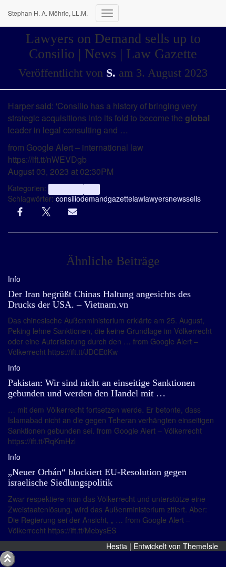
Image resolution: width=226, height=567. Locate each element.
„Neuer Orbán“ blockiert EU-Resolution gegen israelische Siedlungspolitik (97, 477)
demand (94, 198)
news (177, 198)
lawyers (156, 198)
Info (92, 189)
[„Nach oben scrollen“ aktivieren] (7, 559)
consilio (68, 198)
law (137, 198)
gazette (120, 198)
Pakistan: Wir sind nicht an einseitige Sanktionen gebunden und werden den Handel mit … (101, 387)
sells (193, 198)
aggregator (66, 189)
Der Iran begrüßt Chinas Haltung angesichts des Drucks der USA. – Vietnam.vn (99, 299)
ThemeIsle (200, 546)
